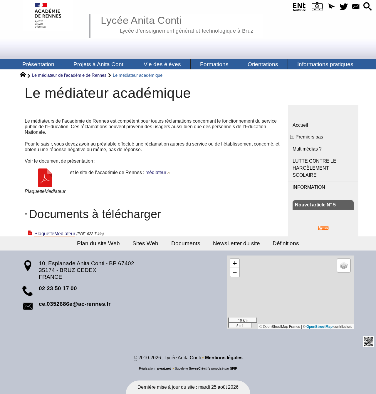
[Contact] (356, 7)
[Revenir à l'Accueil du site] (25, 75)
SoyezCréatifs (199, 368)
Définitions (286, 243)
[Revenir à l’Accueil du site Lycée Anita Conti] (48, 15)
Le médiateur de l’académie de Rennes (69, 75)
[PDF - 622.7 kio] (45, 177)
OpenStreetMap (319, 326)
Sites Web (145, 243)
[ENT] (300, 8)
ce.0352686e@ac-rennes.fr (74, 304)
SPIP (233, 368)
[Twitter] (344, 7)
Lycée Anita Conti (177, 23)
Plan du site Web (98, 243)
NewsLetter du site (236, 243)
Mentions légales (224, 357)
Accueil (300, 125)
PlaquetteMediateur (54, 233)
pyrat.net (164, 368)
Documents (185, 243)
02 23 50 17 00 (58, 288)
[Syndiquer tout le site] (323, 227)
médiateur (155, 172)
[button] (331, 7)
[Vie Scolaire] (317, 8)
